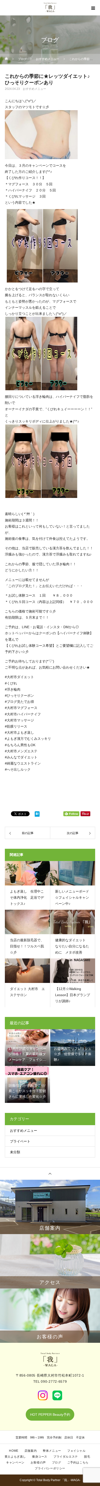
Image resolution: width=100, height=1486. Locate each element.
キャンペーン (15, 1462)
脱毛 (87, 1456)
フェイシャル (76, 1450)
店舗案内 (31, 1450)
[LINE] (57, 1395)
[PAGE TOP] (50, 1173)
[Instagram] (43, 1395)
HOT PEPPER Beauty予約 (50, 1414)
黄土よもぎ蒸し (15, 1456)
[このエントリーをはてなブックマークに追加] (37, 815)
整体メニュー (52, 1450)
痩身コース (39, 1456)
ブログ (56, 1462)
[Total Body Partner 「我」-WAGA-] (50, 1360)
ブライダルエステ (65, 1456)
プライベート (20, 1141)
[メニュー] (92, 8)
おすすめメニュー (34, 89)
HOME (13, 1450)
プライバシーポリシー (50, 1468)
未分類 (15, 1152)
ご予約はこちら (78, 1462)
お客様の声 (38, 1462)
